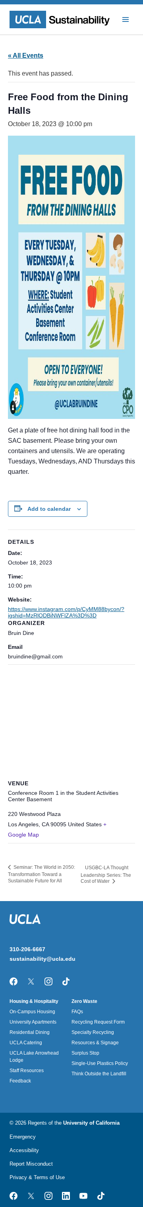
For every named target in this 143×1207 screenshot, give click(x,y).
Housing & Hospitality (34, 1001)
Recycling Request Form (98, 1022)
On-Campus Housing (32, 1011)
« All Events (25, 55)
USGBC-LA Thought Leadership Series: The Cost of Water (106, 874)
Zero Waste (84, 1001)
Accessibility (24, 1150)
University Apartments (33, 1022)
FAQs (77, 1011)
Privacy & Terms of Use (37, 1177)
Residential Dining (30, 1032)
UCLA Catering (26, 1042)
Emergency (23, 1137)
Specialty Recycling (93, 1032)
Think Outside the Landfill (99, 1074)
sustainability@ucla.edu (42, 959)
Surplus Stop (85, 1053)
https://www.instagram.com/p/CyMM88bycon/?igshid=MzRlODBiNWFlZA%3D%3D (66, 612)
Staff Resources (27, 1070)
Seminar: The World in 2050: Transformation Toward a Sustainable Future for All (41, 874)
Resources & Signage (95, 1042)
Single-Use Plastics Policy (100, 1063)
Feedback (20, 1081)
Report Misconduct (31, 1164)
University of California (91, 1123)
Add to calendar (49, 509)
